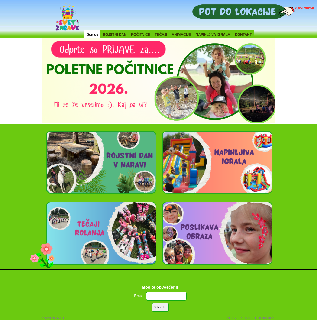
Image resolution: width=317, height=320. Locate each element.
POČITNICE (140, 34)
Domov (92, 34)
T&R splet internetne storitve (257, 318)
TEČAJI (161, 34)
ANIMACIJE (181, 34)
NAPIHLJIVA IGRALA (213, 34)
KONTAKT (243, 34)
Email (139, 296)
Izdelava (232, 318)
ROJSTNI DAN (114, 34)
